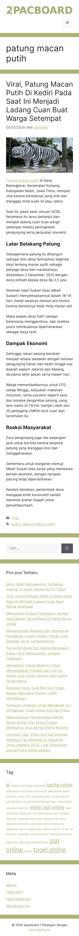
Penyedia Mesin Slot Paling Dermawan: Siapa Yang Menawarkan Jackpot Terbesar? (38, 653)
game (21, 796)
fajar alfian (11, 796)
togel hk (28, 851)
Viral (15, 518)
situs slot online (58, 834)
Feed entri (14, 892)
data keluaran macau (58, 791)
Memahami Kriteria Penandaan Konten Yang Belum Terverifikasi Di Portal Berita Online (39, 618)
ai (8, 784)
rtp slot (65, 829)
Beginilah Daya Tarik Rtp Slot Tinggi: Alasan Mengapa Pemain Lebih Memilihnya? (35, 693)
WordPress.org (18, 906)
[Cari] (67, 548)
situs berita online (39, 834)
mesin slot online (47, 807)
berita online (60, 784)
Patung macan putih (22, 180)
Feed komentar (18, 899)
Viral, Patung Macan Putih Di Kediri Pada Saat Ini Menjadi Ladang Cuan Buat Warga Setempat (39, 101)
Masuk (11, 885)
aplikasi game (18, 785)
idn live (55, 796)
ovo (34, 813)
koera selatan (65, 801)
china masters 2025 (37, 791)
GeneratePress (39, 930)
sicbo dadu (23, 834)
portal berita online (40, 823)
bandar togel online (36, 785)
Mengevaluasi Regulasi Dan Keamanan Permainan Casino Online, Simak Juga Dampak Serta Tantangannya (37, 636)
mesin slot (23, 808)
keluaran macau (49, 801)
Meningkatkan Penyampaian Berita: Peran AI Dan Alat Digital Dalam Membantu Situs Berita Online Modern (37, 722)
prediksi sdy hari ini (16, 829)
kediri (16, 524)
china (23, 791)
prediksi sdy (57, 823)
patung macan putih (38, 524)
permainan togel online (17, 823)
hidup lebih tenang (41, 796)
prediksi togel (35, 829)
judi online (28, 801)
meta (67, 808)
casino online (12, 791)
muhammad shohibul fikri (19, 813)
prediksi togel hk (51, 829)
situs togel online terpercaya (33, 842)
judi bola (64, 796)
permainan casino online (30, 818)
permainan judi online (54, 818)
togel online (49, 849)
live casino (11, 808)
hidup (28, 796)
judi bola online (14, 801)
